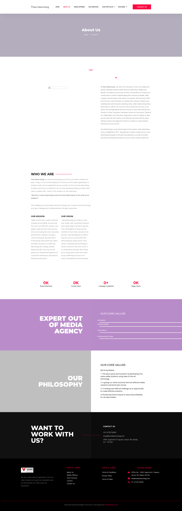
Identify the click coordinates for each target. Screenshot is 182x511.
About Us (66, 7)
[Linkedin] (32, 490)
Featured (121, 7)
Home (57, 7)
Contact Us (142, 7)
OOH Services (93, 7)
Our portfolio (107, 7)
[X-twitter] (37, 490)
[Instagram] (27, 490)
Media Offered (79, 7)
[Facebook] (23, 490)
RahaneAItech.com (111, 505)
